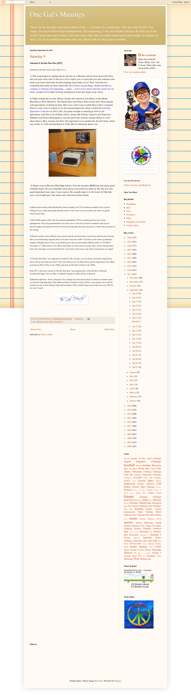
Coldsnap (137, 474)
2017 (129, 274)
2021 (129, 257)
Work (136, 558)
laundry (149, 508)
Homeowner (145, 502)
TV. (144, 556)
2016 (129, 405)
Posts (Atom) (47, 334)
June (132, 380)
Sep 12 (135, 342)
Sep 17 (135, 330)
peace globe (134, 532)
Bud (128, 207)
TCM (151, 547)
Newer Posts (36, 329)
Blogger (117, 680)
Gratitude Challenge (150, 496)
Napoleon (136, 525)
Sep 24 (135, 313)
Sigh (155, 540)
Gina (129, 211)
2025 (129, 241)
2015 (129, 409)
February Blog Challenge (143, 486)
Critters (127, 480)
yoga (149, 558)
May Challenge (138, 514)
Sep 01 (135, 367)
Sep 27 (135, 301)
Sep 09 (135, 346)
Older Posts (109, 329)
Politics (157, 531)
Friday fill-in (129, 493)
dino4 (100, 680)
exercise (150, 483)
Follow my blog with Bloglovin (137, 185)
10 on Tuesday (130, 458)
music (139, 522)
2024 (129, 245)
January (133, 400)
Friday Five (141, 493)
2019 (129, 265)
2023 (129, 249)
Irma (125, 506)
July (132, 376)
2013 (129, 417)
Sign (159, 541)
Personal (144, 531)
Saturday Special (132, 537)
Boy (147, 468)
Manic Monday (145, 511)
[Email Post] (88, 318)
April (132, 388)
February (134, 396)
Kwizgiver (131, 214)
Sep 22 (135, 326)
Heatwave (138, 500)
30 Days (142, 458)
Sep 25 (135, 309)
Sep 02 (135, 363)
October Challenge (142, 528)
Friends (129, 496)
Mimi (129, 218)
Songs (145, 544)
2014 (129, 413)
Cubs (134, 481)
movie (158, 519)
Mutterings (148, 522)
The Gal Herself (148, 55)
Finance (158, 487)
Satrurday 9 (144, 535)
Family (45, 321)
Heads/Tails (129, 499)
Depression (129, 483)
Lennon (158, 508)
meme (51, 321)
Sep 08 (135, 350)
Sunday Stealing (138, 546)
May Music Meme (153, 514)
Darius (158, 481)
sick (150, 540)
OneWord (157, 528)
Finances (128, 489)
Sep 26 (135, 305)
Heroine (157, 499)
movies (128, 522)
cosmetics (128, 477)
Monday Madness (147, 519)
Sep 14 (135, 338)
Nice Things (146, 525)
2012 (129, 421)
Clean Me (128, 474)
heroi (151, 500)
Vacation (150, 555)
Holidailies (134, 502)
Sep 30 (135, 293)
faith (159, 483)
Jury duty (128, 509)
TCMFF (157, 546)
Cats (159, 468)
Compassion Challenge (151, 474)
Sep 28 (135, 297)
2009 (129, 434)
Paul (126, 531)
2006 (129, 446)
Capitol (153, 468)
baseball (129, 465)
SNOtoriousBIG (136, 543)
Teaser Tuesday (130, 549)
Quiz (126, 534)
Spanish (151, 543)
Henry (146, 499)
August (133, 372)
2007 (129, 442)
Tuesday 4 (156, 552)
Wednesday (128, 558)
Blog (154, 465)
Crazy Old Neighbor (152, 477)
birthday (147, 465)
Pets (151, 532)
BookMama (131, 204)
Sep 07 (135, 354)
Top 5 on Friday (144, 553)
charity (127, 471)
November (134, 281)
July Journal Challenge (137, 505)
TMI (135, 553)
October (133, 285)
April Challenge (154, 458)
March (133, 392)
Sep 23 (135, 317)
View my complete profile (135, 72)
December (134, 277)
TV (139, 555)
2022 (129, 253)
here (64, 69)
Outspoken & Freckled (136, 221)
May (132, 384)
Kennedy (139, 508)
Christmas (137, 471)
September (134, 289)
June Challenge (154, 505)
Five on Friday (139, 490)
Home (72, 329)
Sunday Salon (132, 225)
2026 (129, 237)
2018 (129, 270)
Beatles (139, 465)
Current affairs (146, 480)
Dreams (140, 483)
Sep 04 (135, 359)
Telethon (141, 550)
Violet (158, 556)
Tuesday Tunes (130, 555)
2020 (129, 261)
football (150, 490)
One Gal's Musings (57, 14)
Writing (143, 558)
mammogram (129, 511)
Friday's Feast (154, 492)
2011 (129, 425)
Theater (148, 549)
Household (156, 502)
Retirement (133, 534)
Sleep (126, 543)
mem (125, 519)
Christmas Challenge (152, 471)
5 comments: (79, 318)
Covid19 (137, 477)
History (126, 503)
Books (39, 321)
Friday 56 (157, 490)
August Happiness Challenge (142, 461)
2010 (129, 430)
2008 (129, 438)
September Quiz (140, 540)
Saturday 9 (37, 56)
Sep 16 (135, 334)
